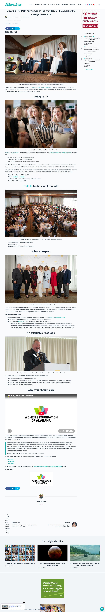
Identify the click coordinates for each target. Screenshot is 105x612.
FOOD (52, 4)
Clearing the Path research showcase (41, 87)
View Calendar (89, 69)
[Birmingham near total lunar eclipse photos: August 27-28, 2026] (52, 553)
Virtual (22, 176)
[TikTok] (91, 4)
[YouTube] (93, 4)
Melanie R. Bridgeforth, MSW (57, 317)
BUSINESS (37, 4)
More (79, 4)
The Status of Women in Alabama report (60, 152)
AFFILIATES (72, 4)
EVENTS (45, 4)
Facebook (11, 461)
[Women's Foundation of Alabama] (41, 479)
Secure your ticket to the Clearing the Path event (48, 466)
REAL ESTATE (65, 4)
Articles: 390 (41, 504)
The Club (15, 176)
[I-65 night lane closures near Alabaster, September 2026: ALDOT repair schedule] (85, 553)
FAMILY (58, 4)
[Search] (96, 4)
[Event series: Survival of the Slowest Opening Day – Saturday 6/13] (93, 36)
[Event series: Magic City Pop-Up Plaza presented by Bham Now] (92, 58)
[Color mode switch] (99, 4)
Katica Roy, (21, 321)
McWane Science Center (89, 41)
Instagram (11, 463)
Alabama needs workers (11, 152)
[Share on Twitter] (17, 28)
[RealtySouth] (90, 19)
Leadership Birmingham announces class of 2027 (20, 563)
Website (10, 459)
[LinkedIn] (89, 4)
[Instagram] (87, 4)
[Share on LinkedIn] (12, 28)
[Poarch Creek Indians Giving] (52, 608)
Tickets (28, 185)
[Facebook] (85, 4)
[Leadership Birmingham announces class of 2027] (20, 553)
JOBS (31, 4)
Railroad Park (86, 63)
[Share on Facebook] (7, 28)
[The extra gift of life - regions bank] (52, 588)
